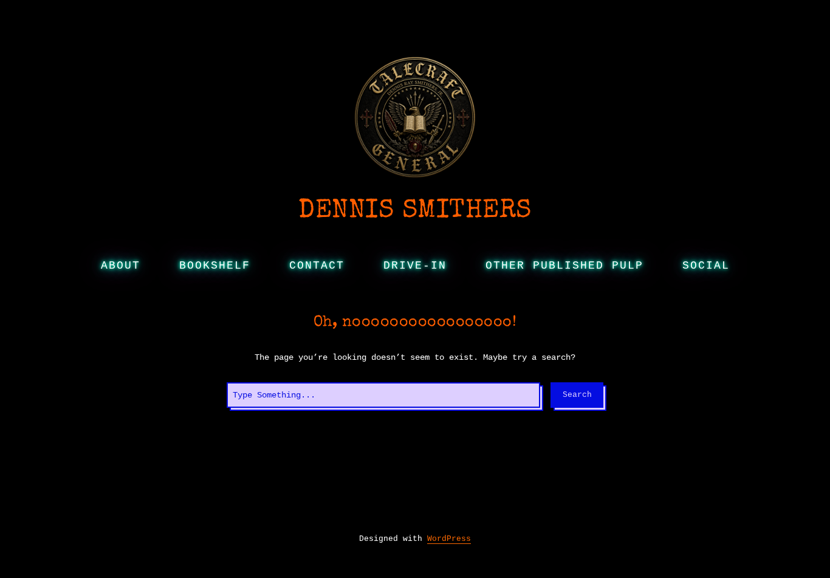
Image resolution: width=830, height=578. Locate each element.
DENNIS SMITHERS (415, 212)
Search (577, 394)
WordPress (449, 538)
